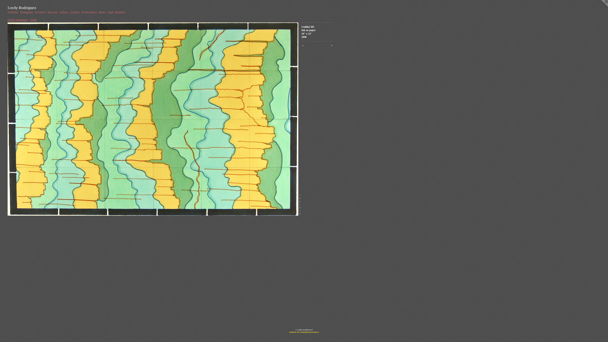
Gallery (64, 12)
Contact (74, 12)
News (102, 12)
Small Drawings (17, 20)
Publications (89, 12)
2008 (34, 20)
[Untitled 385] (153, 119)
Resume (53, 12)
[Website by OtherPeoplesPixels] (601, 6)
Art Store (40, 12)
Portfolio (13, 12)
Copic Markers (116, 12)
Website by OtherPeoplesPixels (304, 332)
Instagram (26, 12)
